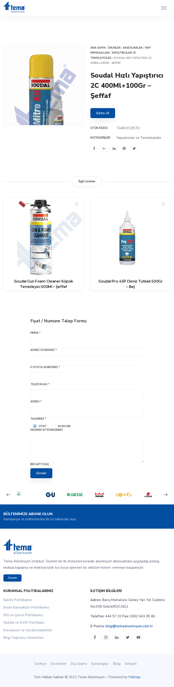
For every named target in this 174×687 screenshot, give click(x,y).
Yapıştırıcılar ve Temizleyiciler (138, 137)
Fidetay (134, 677)
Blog (117, 663)
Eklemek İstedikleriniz (46, 430)
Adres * (35, 401)
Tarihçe (40, 663)
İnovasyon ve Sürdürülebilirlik (27, 630)
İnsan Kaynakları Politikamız (26, 607)
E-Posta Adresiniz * (45, 367)
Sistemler (59, 663)
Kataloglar (100, 663)
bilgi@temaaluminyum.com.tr (129, 626)
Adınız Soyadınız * (43, 350)
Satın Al (102, 113)
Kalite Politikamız (17, 600)
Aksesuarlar (133, 48)
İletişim (131, 663)
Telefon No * (39, 384)
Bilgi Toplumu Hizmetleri (23, 637)
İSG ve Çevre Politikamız (23, 615)
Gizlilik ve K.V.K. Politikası (23, 622)
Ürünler (114, 48)
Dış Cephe (79, 663)
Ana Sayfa (98, 48)
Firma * (35, 333)
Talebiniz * (38, 419)
